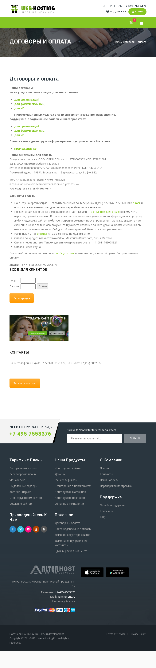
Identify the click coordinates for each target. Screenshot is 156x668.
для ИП (19, 108)
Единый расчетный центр (71, 551)
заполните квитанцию (105, 212)
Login (138, 11)
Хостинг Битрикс (20, 492)
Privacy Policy (138, 634)
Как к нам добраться (63, 601)
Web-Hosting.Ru (47, 638)
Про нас (105, 468)
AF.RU (27, 634)
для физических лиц (29, 104)
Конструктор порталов (70, 498)
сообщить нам (64, 253)
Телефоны (106, 511)
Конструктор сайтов (68, 468)
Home (117, 42)
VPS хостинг (17, 480)
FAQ (102, 517)
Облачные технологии (69, 503)
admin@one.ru (66, 596)
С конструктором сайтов (26, 498)
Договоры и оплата (67, 523)
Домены (60, 474)
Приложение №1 (25, 148)
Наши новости (109, 480)
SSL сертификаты (66, 480)
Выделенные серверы (23, 486)
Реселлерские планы (23, 474)
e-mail (136, 203)
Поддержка (118, 11)
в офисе (42, 233)
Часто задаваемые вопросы (73, 529)
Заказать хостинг (25, 383)
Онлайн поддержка (112, 505)
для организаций (27, 99)
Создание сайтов (21, 503)
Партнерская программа (116, 486)
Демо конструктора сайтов (72, 535)
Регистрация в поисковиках (73, 486)
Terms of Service (116, 634)
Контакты (106, 474)
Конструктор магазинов (70, 492)
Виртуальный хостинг (24, 468)
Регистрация (22, 298)
